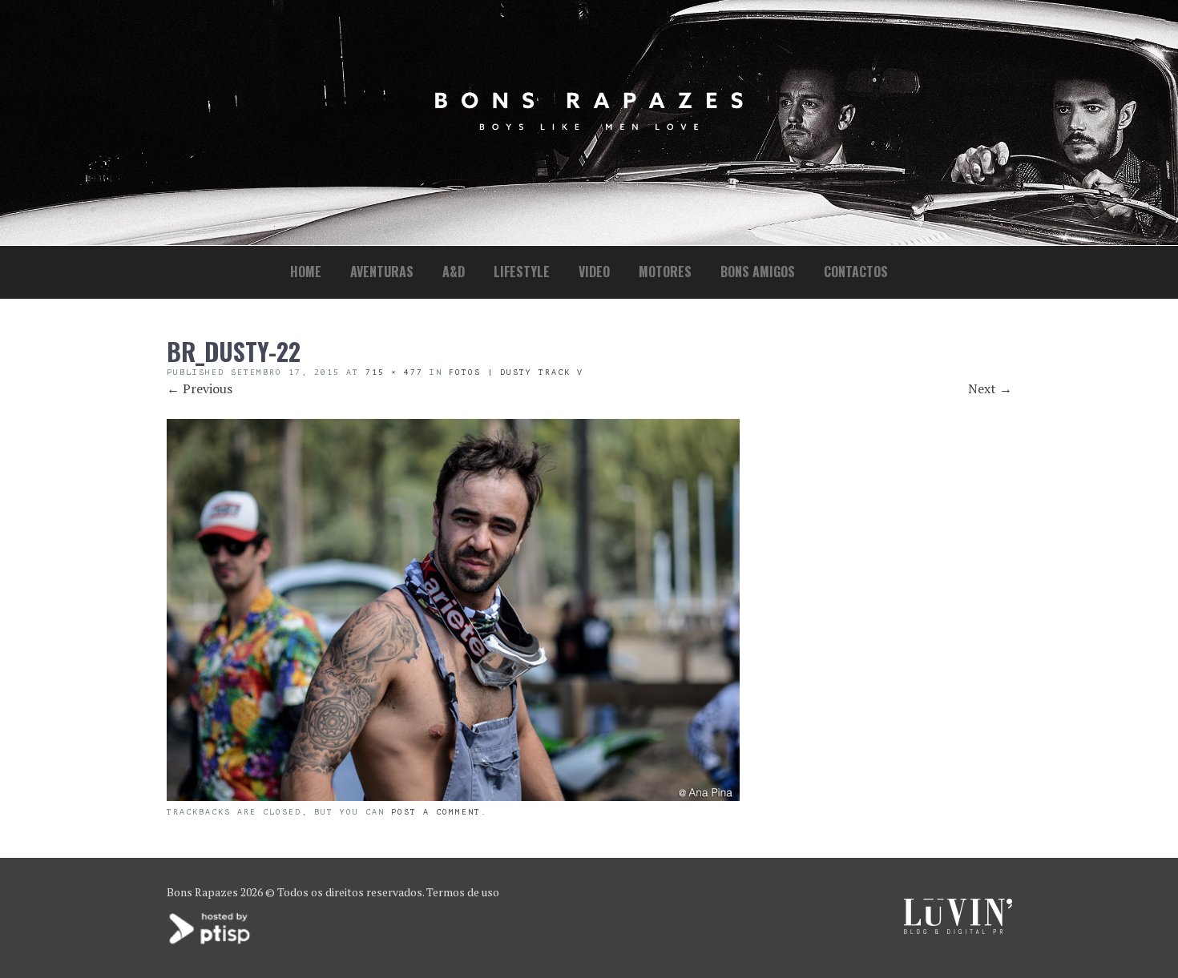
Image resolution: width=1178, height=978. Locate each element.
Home (305, 271)
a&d (453, 271)
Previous (199, 388)
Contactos (856, 271)
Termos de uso (462, 892)
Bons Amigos (757, 271)
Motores (665, 271)
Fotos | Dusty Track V (516, 372)
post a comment (436, 811)
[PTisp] (211, 942)
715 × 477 (394, 372)
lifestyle (522, 271)
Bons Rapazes (202, 892)
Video (594, 271)
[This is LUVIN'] (958, 929)
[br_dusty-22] (453, 796)
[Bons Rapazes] (589, 126)
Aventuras (382, 271)
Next (990, 388)
